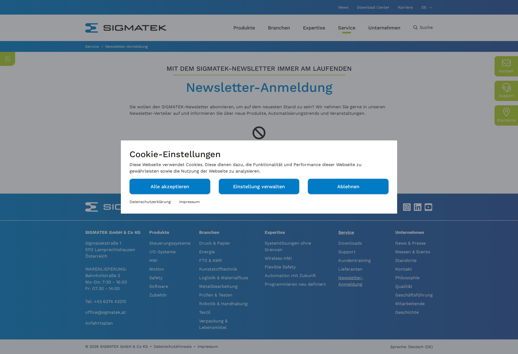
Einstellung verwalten (259, 186)
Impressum (189, 202)
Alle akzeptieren (170, 186)
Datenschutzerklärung (150, 202)
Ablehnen (348, 186)
